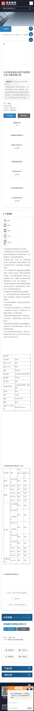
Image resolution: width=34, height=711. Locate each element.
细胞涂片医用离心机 (16, 145)
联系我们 (24, 116)
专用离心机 (27, 34)
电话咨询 (31, 34)
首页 (11, 34)
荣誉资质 (10, 650)
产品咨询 (9, 116)
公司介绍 (24, 650)
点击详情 (16, 148)
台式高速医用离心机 (16, 197)
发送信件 (23, 629)
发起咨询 (30, 708)
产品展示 (6, 29)
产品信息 (24, 656)
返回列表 (17, 598)
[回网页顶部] (31, 28)
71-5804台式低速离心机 (20, 604)
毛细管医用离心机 (17, 171)
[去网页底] (31, 40)
